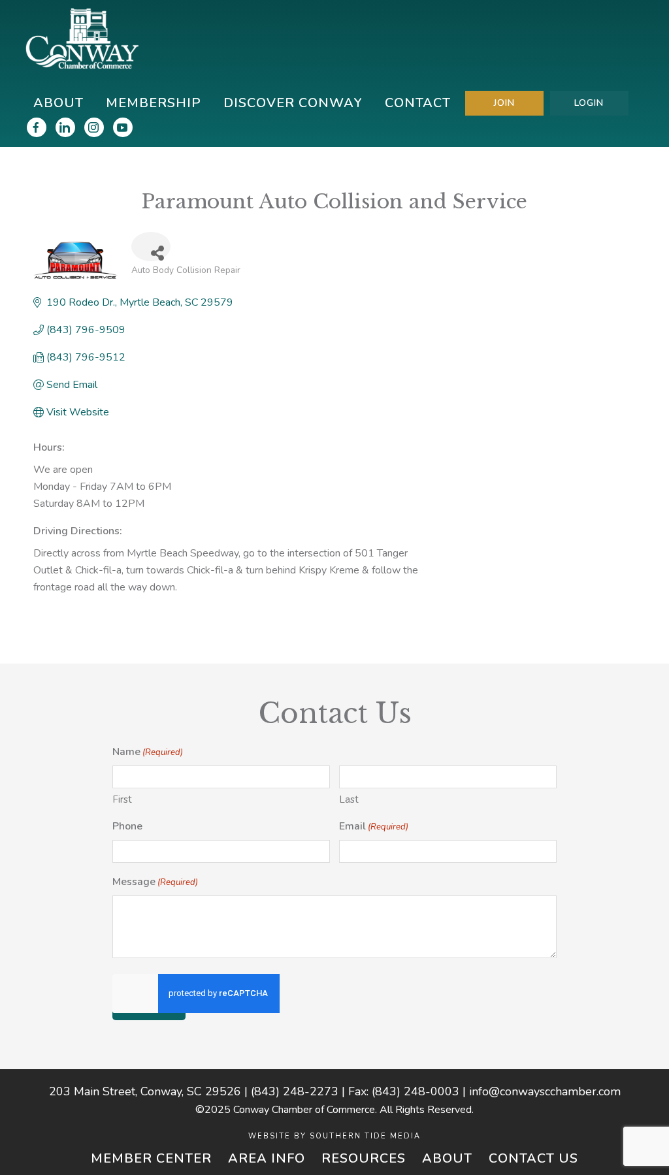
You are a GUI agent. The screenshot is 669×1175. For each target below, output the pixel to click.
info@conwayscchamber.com (545, 1091)
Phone (127, 826)
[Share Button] (151, 246)
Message (155, 882)
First (122, 799)
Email (373, 826)
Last (349, 799)
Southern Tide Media (365, 1136)
